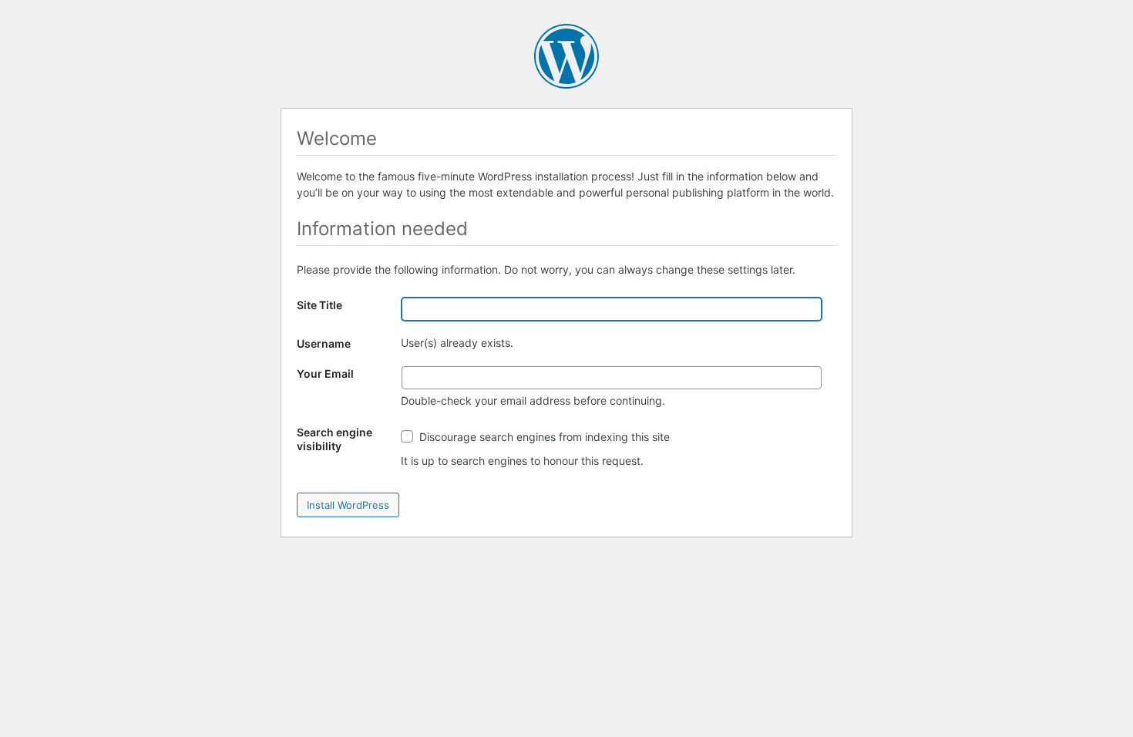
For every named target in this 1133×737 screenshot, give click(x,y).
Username (324, 343)
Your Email (325, 373)
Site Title (319, 304)
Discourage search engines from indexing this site (543, 436)
